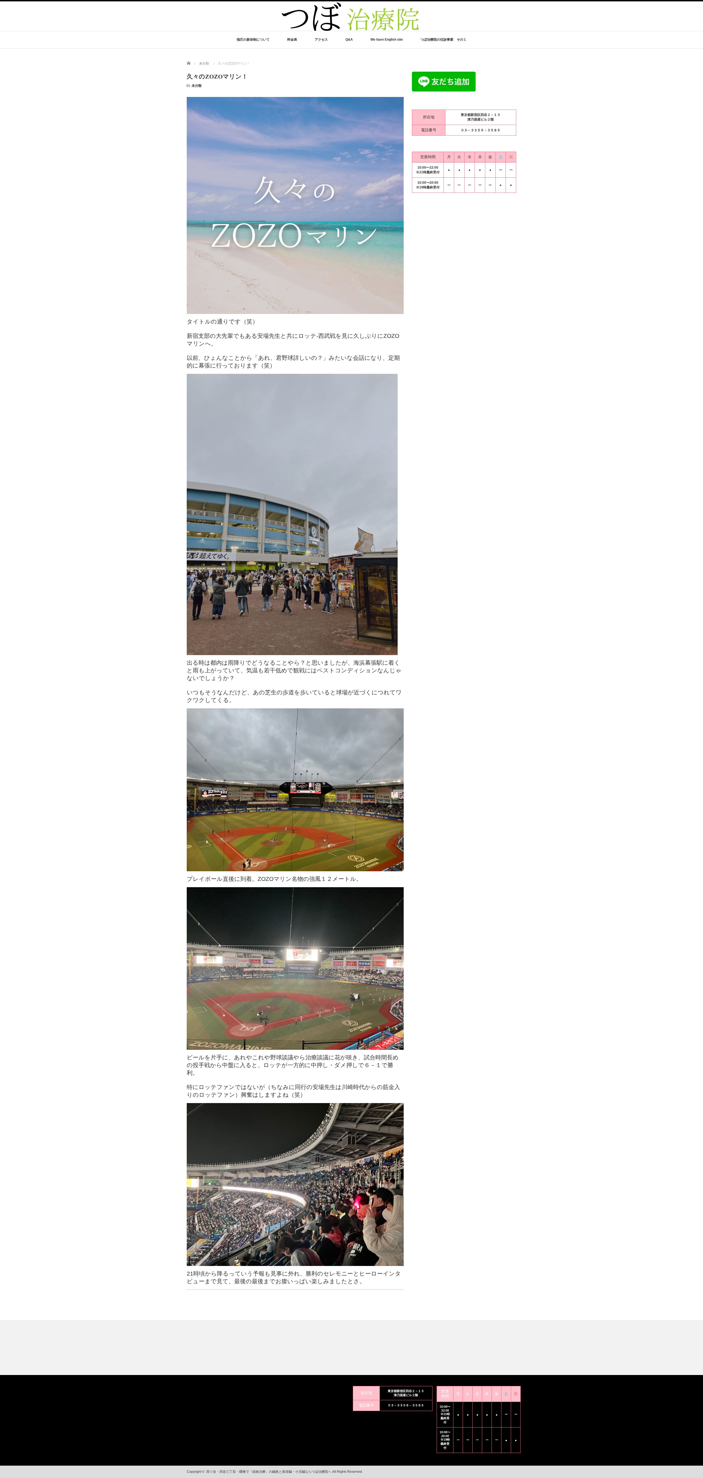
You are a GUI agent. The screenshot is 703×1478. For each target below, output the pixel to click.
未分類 (197, 86)
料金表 (292, 39)
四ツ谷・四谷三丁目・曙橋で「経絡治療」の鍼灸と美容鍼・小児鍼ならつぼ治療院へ (268, 1472)
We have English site (386, 39)
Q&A (349, 39)
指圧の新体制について (253, 39)
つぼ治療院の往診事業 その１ (443, 39)
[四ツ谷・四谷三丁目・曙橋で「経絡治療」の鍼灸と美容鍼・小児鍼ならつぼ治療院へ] (351, 30)
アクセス (321, 39)
